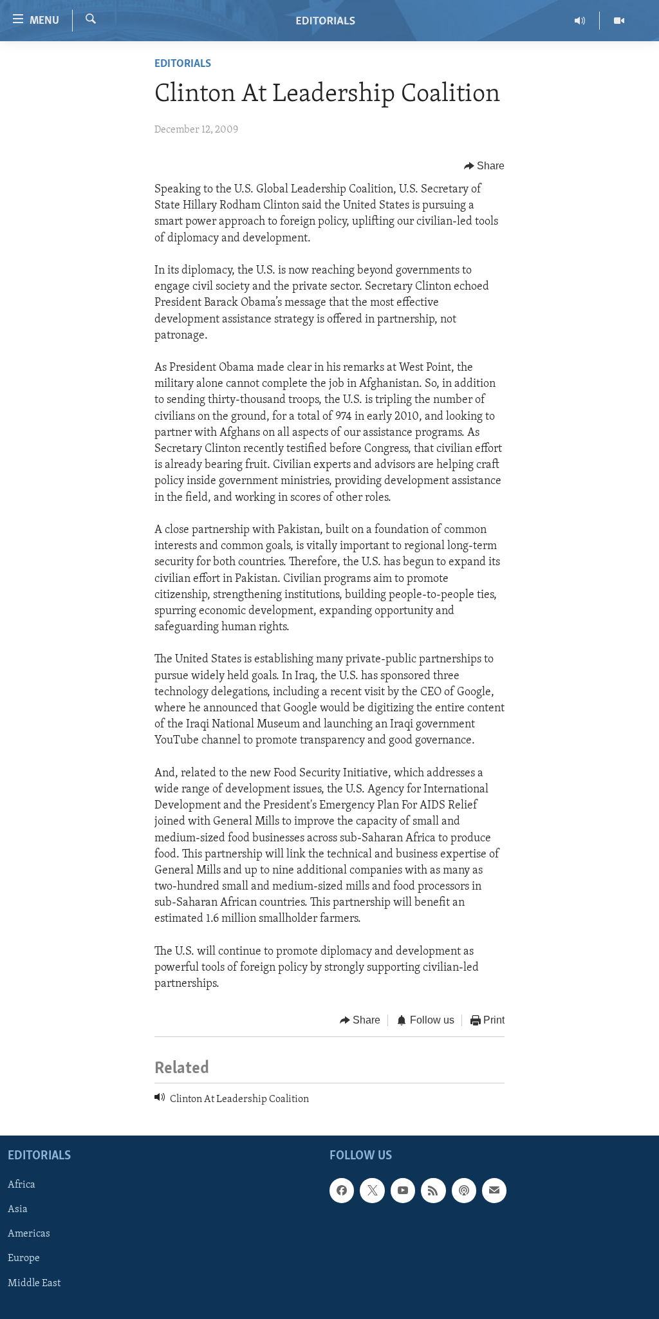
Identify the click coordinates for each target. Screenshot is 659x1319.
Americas (29, 1235)
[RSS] (433, 1191)
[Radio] (580, 21)
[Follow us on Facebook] (342, 1191)
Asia (18, 1210)
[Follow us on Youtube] (403, 1191)
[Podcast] (464, 1191)
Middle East (34, 1283)
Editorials (182, 64)
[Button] (484, 166)
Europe (24, 1259)
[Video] (619, 21)
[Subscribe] (494, 1191)
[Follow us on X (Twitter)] (372, 1191)
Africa (21, 1186)
